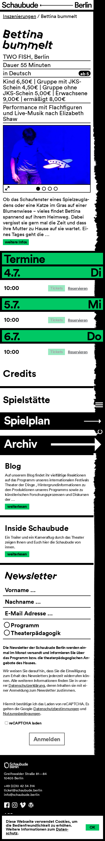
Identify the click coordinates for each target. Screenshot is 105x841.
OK (92, 827)
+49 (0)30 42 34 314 (19, 786)
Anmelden (46, 739)
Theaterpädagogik (36, 633)
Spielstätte (26, 400)
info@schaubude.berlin (22, 794)
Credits (19, 373)
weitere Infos (16, 242)
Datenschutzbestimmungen (56, 708)
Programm (25, 625)
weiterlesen (17, 506)
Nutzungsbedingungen (21, 713)
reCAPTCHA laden (24, 723)
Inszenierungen (19, 16)
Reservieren (78, 288)
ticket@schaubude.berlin (23, 790)
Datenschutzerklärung (27, 685)
